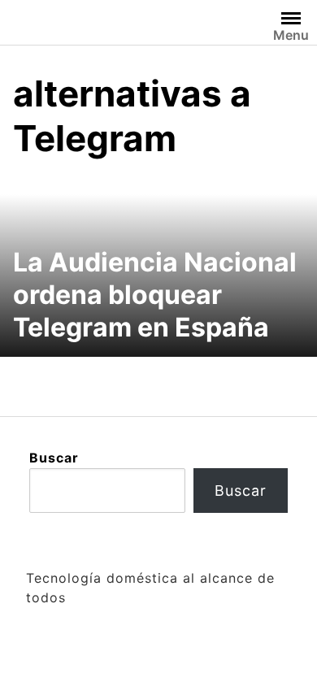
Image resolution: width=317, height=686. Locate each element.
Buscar (54, 457)
